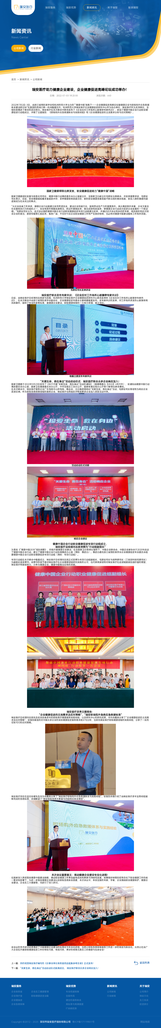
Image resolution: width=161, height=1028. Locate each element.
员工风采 (144, 1000)
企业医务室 (16, 991)
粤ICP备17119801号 (83, 1021)
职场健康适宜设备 (40, 996)
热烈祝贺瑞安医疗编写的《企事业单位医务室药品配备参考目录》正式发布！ (57, 963)
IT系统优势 (71, 1008)
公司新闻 (19, 48)
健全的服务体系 (73, 1000)
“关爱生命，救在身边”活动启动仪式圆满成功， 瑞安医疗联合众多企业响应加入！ (60, 968)
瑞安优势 (71, 7)
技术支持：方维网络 (117, 1021)
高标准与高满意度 (74, 1004)
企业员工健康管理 (40, 991)
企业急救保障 (18, 1004)
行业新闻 (36, 48)
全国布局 (70, 996)
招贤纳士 (144, 1004)
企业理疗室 (16, 996)
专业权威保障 (72, 991)
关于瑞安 (113, 7)
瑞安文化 (144, 996)
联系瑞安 (133, 7)
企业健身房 (16, 1000)
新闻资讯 (92, 7)
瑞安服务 (50, 7)
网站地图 (145, 1021)
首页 (13, 79)
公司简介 (144, 991)
